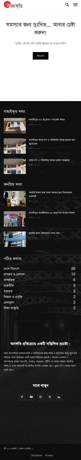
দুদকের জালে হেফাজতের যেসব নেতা (44, 233)
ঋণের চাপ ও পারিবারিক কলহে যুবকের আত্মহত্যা (49, 160)
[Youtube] (31, 397)
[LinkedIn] (59, 397)
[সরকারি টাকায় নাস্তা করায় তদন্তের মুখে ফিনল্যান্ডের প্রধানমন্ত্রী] (15, 198)
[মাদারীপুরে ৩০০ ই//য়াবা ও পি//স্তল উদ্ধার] (15, 125)
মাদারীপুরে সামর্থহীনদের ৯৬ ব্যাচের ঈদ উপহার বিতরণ (52, 212)
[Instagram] (40, 397)
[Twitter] (49, 397)
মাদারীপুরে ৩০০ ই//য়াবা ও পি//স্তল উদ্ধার (47, 119)
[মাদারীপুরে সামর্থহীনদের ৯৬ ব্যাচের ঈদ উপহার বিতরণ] (15, 219)
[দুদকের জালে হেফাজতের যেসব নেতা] (15, 239)
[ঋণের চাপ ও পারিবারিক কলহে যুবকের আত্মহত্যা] (15, 166)
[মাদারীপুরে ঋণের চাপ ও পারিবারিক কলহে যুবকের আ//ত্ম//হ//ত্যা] (15, 146)
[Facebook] (22, 397)
